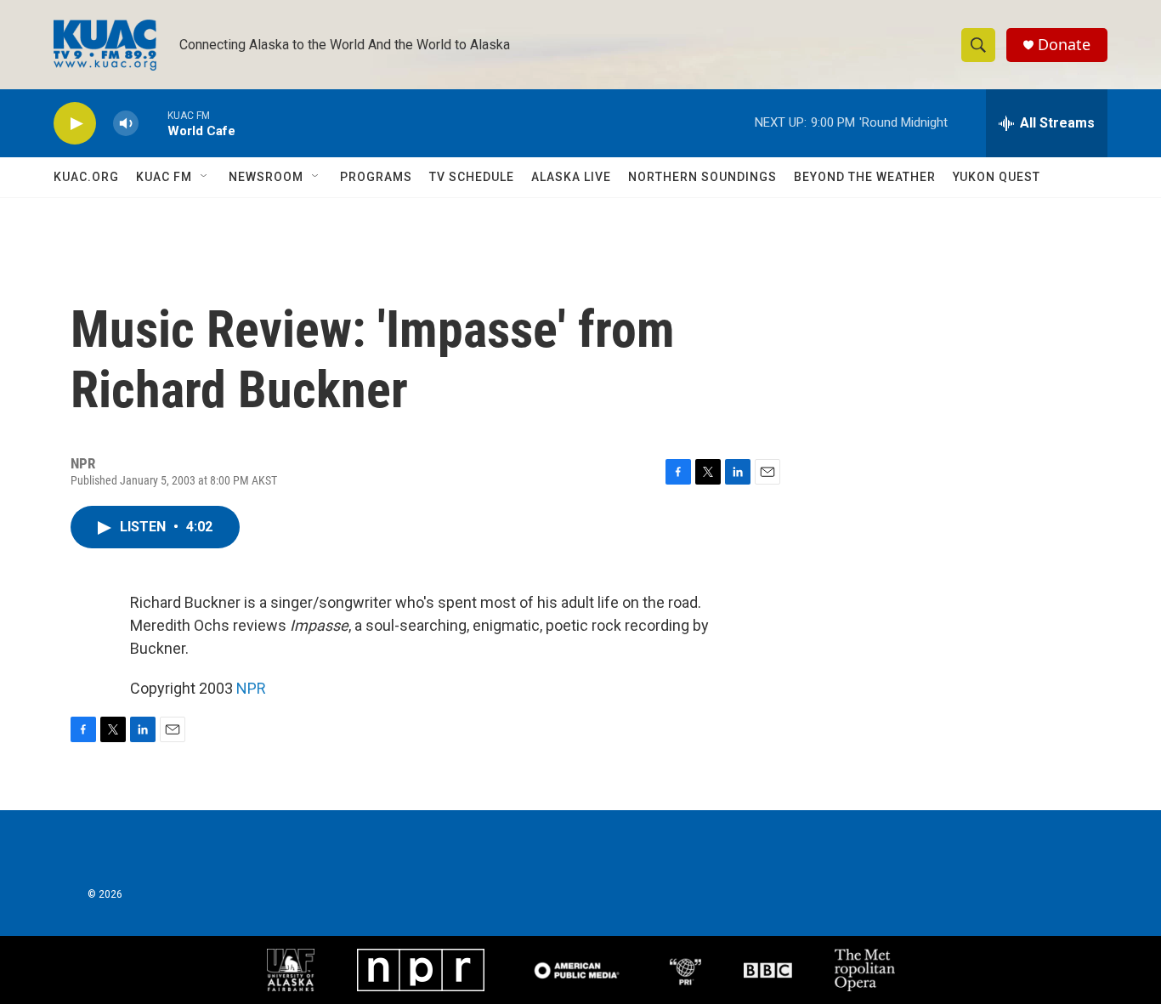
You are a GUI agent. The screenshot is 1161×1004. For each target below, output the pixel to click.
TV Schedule (471, 177)
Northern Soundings (702, 177)
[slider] (153, 123)
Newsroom (266, 177)
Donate (1064, 45)
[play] (74, 123)
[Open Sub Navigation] (205, 177)
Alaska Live (571, 177)
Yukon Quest (996, 177)
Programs (376, 177)
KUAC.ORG (86, 177)
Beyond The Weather (865, 177)
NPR (251, 688)
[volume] (125, 124)
